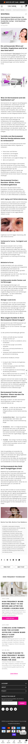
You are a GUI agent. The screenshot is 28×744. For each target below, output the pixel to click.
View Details (10, 618)
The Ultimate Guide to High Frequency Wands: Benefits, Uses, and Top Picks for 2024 (13, 656)
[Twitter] (4, 560)
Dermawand (16, 53)
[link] (8, 741)
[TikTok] (11, 709)
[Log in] (22, 6)
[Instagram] (7, 709)
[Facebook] (1, 560)
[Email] (16, 560)
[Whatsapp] (19, 560)
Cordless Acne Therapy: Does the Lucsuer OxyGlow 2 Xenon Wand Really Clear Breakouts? (14, 632)
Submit (22, 703)
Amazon (3, 325)
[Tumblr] (10, 560)
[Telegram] (13, 560)
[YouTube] (15, 709)
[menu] (2, 6)
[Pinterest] (7, 560)
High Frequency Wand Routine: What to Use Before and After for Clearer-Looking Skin (13, 604)
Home (2, 10)
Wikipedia (8, 10)
